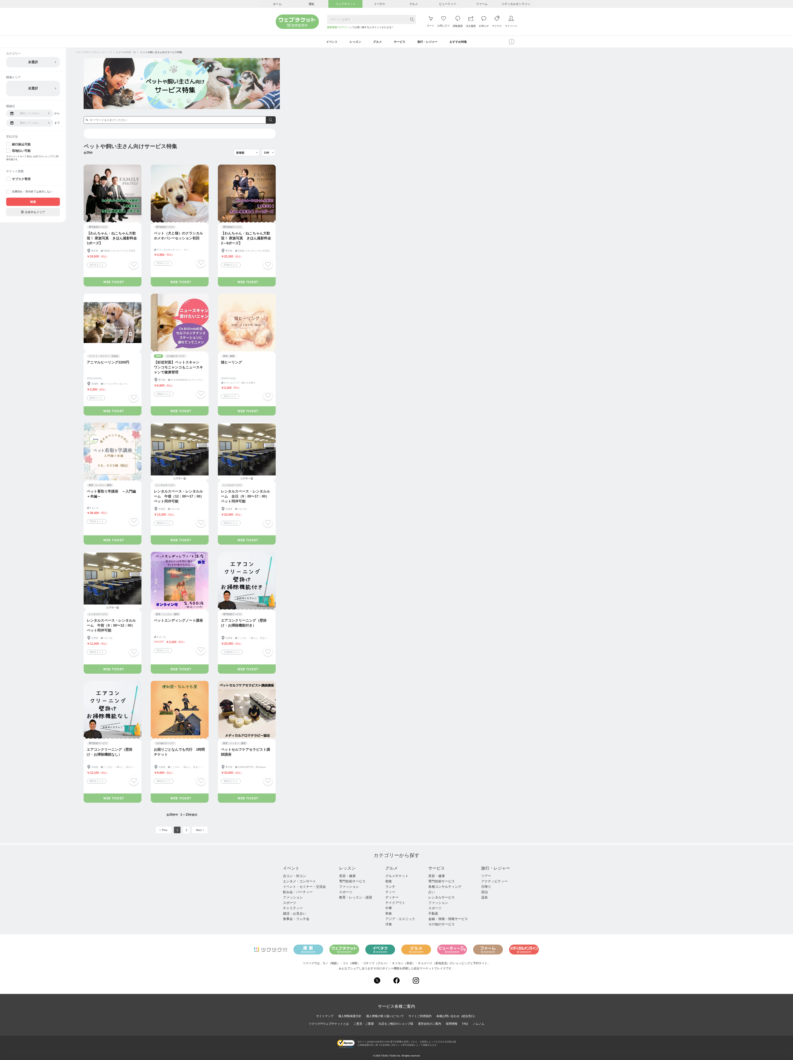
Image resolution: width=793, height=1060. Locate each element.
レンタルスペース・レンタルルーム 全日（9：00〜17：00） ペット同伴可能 (247, 496)
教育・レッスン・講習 (355, 897)
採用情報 (451, 1023)
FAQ (465, 1023)
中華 (388, 908)
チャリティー (293, 908)
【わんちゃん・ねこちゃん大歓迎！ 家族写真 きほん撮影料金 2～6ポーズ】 (246, 238)
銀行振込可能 (21, 144)
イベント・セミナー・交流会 (304, 886)
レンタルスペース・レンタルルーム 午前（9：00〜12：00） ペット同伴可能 (112, 625)
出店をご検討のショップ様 (396, 1023)
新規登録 (332, 27)
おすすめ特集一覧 (126, 52)
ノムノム (478, 1023)
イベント (291, 868)
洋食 (388, 924)
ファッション (293, 897)
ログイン (344, 27)
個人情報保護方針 (349, 1016)
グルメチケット (396, 876)
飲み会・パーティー (298, 892)
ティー (390, 892)
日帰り (486, 886)
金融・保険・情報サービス (448, 919)
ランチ (390, 886)
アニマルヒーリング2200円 (108, 362)
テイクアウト (395, 903)
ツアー (486, 876)
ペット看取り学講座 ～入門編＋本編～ (111, 493)
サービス (436, 868)
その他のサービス (441, 924)
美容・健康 (347, 876)
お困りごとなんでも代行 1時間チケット (179, 752)
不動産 (433, 913)
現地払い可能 (21, 150)
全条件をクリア (33, 212)
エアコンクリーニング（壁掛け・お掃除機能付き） (244, 622)
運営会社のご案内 (429, 1023)
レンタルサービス (441, 897)
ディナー (392, 897)
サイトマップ (325, 1016)
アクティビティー (494, 881)
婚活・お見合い (294, 913)
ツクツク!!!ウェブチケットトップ (93, 52)
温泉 (484, 897)
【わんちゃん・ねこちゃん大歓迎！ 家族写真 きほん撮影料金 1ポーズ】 (112, 238)
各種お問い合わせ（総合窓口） (456, 1016)
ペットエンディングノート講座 (178, 620)
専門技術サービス (352, 881)
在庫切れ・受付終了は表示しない (32, 191)
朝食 (388, 881)
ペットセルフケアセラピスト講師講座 (245, 752)
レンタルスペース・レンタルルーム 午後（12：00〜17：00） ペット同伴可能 (179, 496)
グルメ (391, 868)
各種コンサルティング (444, 886)
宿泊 (484, 892)
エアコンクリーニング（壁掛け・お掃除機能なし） (109, 752)
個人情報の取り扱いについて (385, 1016)
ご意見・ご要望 (364, 1023)
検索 (33, 201)
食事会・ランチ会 (296, 919)
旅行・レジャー (495, 868)
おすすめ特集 (458, 41)
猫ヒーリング (231, 362)
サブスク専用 (21, 179)
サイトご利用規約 (420, 1016)
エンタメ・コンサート (299, 881)
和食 (388, 913)
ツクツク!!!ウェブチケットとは (329, 1023)
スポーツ (289, 903)
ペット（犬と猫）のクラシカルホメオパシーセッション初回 (178, 235)
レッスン (347, 868)
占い (431, 892)
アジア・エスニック (400, 919)
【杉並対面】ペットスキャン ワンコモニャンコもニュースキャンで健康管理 (178, 367)
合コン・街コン (294, 876)
